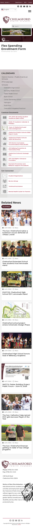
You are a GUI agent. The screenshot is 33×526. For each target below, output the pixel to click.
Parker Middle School (11, 94)
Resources (6, 40)
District (2, 2)
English (6, 9)
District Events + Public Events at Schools (15, 78)
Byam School (8, 96)
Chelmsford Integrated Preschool (14, 108)
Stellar (19, 524)
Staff (25, 2)
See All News (6, 206)
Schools (7, 2)
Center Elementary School (12, 99)
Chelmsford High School (12, 88)
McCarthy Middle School (12, 91)
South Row (7, 105)
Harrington (7, 102)
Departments (18, 2)
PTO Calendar (7, 82)
